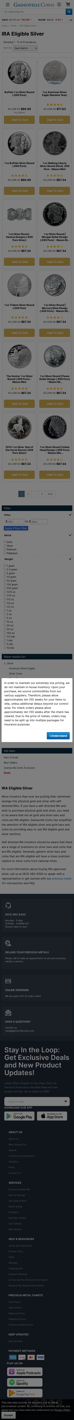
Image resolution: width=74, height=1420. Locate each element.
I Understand (58, 735)
